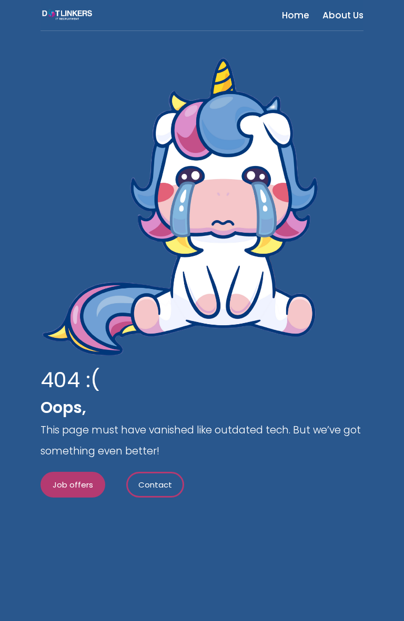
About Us (342, 15)
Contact (155, 484)
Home (295, 15)
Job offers (73, 484)
